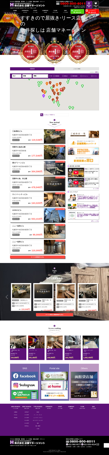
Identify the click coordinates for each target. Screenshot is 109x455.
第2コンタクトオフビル (88, 351)
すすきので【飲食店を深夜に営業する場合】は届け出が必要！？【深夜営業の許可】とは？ (88, 215)
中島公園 (15, 417)
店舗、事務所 (37, 425)
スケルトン (85, 76)
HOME (15, 11)
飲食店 (38, 412)
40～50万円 (27, 423)
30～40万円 (27, 420)
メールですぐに (92, 11)
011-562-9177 (74, 444)
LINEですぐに (77, 11)
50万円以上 (27, 425)
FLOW (55, 11)
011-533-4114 (89, 444)
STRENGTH (25, 11)
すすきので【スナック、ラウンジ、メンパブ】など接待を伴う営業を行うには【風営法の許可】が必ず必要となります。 (88, 198)
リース (95, 76)
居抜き (66, 76)
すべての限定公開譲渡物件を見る (54, 314)
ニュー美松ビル (69, 350)
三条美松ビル (24, 300)
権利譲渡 (75, 76)
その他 (38, 428)
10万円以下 (27, 412)
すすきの (15, 414)
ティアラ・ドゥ (33, 350)
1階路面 (57, 76)
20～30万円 (27, 417)
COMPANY (45, 11)
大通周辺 (15, 412)
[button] (61, 90)
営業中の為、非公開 (46, 300)
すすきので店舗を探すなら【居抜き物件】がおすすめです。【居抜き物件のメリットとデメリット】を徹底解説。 (88, 206)
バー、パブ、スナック (38, 414)
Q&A (65, 11)
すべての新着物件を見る (37, 257)
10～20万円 (27, 414)
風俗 (38, 423)
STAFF (35, 11)
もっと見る (96, 188)
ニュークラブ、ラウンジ (37, 417)
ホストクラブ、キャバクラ (38, 420)
